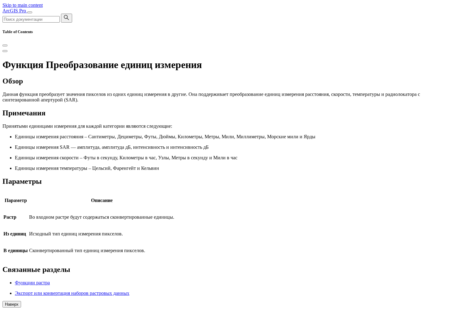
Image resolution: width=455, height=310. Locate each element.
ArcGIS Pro (14, 10)
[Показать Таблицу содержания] (4, 51)
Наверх (12, 304)
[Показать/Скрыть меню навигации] (29, 12)
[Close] (4, 45)
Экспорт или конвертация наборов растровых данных (72, 293)
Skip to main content (22, 5)
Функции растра (32, 282)
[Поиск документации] (66, 18)
